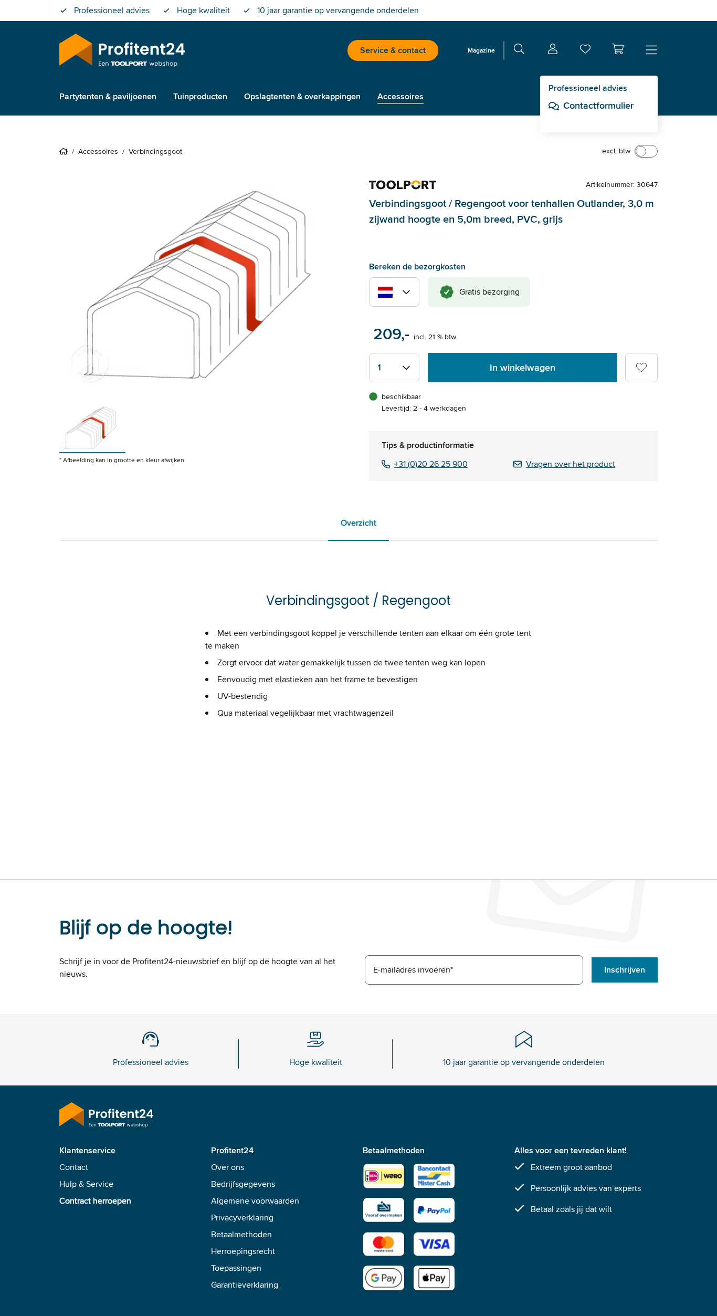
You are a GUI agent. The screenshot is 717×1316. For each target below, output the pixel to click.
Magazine (481, 50)
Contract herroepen (95, 1201)
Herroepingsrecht (243, 1251)
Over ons (227, 1167)
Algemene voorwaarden (255, 1201)
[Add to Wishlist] (641, 367)
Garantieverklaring (244, 1285)
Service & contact (393, 50)
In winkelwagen (522, 367)
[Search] (519, 51)
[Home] (65, 151)
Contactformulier (598, 105)
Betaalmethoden (241, 1234)
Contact (73, 1167)
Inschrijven (624, 970)
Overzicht (358, 523)
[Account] (552, 51)
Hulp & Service (86, 1184)
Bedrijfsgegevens (243, 1184)
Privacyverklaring (242, 1217)
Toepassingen (236, 1268)
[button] (617, 49)
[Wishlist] (585, 51)
